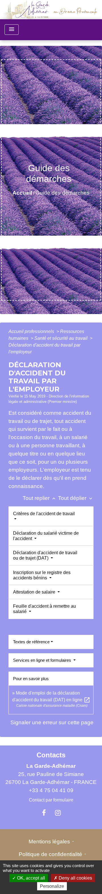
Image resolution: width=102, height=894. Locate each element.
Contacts (51, 755)
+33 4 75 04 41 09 (51, 790)
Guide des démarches (62, 193)
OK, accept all (30, 878)
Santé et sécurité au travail (61, 338)
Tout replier (40, 498)
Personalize (52, 886)
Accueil (22, 193)
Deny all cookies (75, 878)
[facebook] (44, 813)
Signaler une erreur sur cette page (52, 722)
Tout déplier (76, 498)
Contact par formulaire (51, 800)
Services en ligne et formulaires (42, 660)
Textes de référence (31, 641)
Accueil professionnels (31, 331)
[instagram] (58, 813)
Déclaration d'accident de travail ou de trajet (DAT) (45, 555)
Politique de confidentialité (50, 854)
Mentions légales (49, 841)
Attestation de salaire (34, 592)
